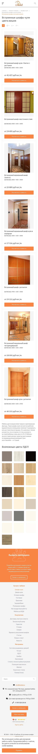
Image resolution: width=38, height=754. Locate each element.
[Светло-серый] (7, 516)
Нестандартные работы (19, 609)
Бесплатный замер (19, 621)
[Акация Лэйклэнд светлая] (19, 468)
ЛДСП (19, 653)
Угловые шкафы (19, 595)
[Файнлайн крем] (7, 480)
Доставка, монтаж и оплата (19, 619)
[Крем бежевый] (19, 504)
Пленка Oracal (19, 673)
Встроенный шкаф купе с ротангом (17, 399)
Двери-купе (19, 592)
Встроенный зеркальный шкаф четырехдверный (16, 344)
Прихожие (19, 600)
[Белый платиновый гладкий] (31, 516)
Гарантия (19, 624)
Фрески (19, 667)
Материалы (19, 644)
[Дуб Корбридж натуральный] (19, 492)
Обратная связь (19, 714)
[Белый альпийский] (31, 528)
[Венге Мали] (7, 492)
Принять (19, 750)
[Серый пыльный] (19, 516)
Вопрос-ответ (19, 638)
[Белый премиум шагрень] (19, 528)
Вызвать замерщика (19, 577)
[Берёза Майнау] (31, 480)
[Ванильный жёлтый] (31, 492)
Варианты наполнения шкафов (19, 632)
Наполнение (19, 659)
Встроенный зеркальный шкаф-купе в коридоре (18, 232)
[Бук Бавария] (19, 480)
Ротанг (19, 651)
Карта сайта (19, 725)
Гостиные (19, 598)
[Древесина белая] (19, 456)
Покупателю (19, 615)
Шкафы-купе (19, 590)
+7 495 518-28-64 (20, 703)
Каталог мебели (19, 586)
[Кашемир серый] (31, 504)
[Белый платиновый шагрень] (7, 528)
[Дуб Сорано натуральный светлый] (31, 468)
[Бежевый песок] (7, 504)
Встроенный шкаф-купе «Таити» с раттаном (17, 64)
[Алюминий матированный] (7, 456)
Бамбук (19, 656)
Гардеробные (19, 603)
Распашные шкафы (19, 606)
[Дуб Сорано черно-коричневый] (31, 456)
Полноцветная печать (19, 664)
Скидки (19, 630)
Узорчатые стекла (19, 670)
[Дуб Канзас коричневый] (7, 540)
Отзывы (19, 627)
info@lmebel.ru (20, 685)
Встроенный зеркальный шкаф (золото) (16, 176)
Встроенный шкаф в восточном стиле (18, 119)
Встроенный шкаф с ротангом (15, 287)
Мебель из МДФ (19, 611)
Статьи (19, 635)
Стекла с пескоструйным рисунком (19, 662)
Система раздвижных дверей (19, 648)
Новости (19, 641)
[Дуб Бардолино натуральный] (7, 468)
